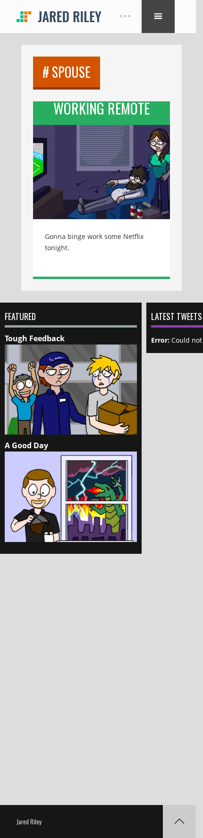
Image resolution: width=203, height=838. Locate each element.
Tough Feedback (35, 338)
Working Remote (101, 110)
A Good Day (26, 445)
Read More (101, 165)
